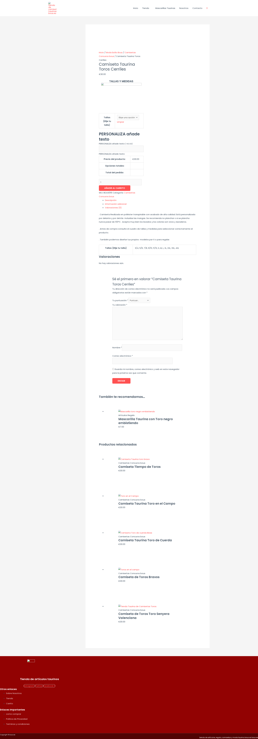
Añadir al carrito (114, 188)
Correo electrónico (122, 355)
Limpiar (120, 121)
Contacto (197, 8)
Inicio (135, 8)
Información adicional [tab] (115, 204)
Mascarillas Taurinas (165, 8)
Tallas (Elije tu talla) (107, 121)
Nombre (117, 347)
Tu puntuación (120, 300)
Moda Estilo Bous (114, 52)
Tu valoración (119, 304)
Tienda (145, 8)
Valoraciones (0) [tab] (113, 207)
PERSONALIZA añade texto (116, 143)
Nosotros (183, 8)
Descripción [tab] (111, 200)
